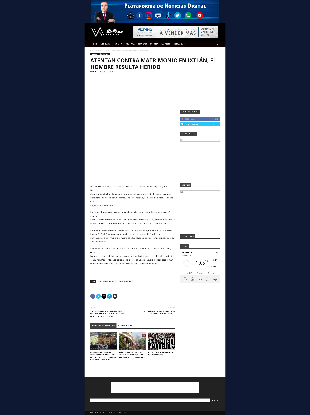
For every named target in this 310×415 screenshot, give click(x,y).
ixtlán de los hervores (124, 281)
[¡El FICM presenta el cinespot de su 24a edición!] (161, 341)
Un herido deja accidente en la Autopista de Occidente (159, 312)
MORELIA (118, 44)
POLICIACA (130, 44)
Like (216, 119)
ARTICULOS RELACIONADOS (103, 326)
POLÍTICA (154, 44)
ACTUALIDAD (179, 44)
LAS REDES (165, 44)
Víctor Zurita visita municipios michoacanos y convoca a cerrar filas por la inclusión (107, 313)
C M (94, 72)
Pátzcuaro (95, 349)
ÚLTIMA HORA (104, 54)
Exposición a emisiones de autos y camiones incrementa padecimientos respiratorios (132, 354)
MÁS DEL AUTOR (125, 326)
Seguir (215, 124)
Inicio (92, 51)
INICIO (94, 44)
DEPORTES (142, 44)
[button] (217, 44)
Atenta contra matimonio (106, 281)
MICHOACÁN (106, 44)
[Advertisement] (132, 178)
